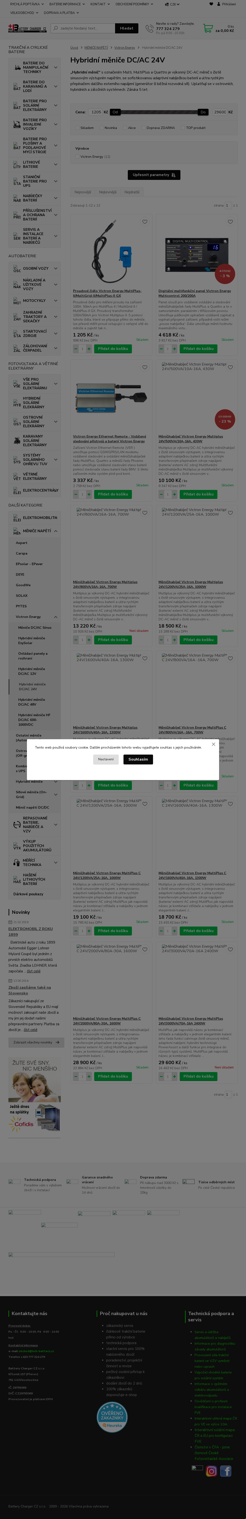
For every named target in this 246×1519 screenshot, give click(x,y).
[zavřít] (213, 744)
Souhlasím (138, 759)
